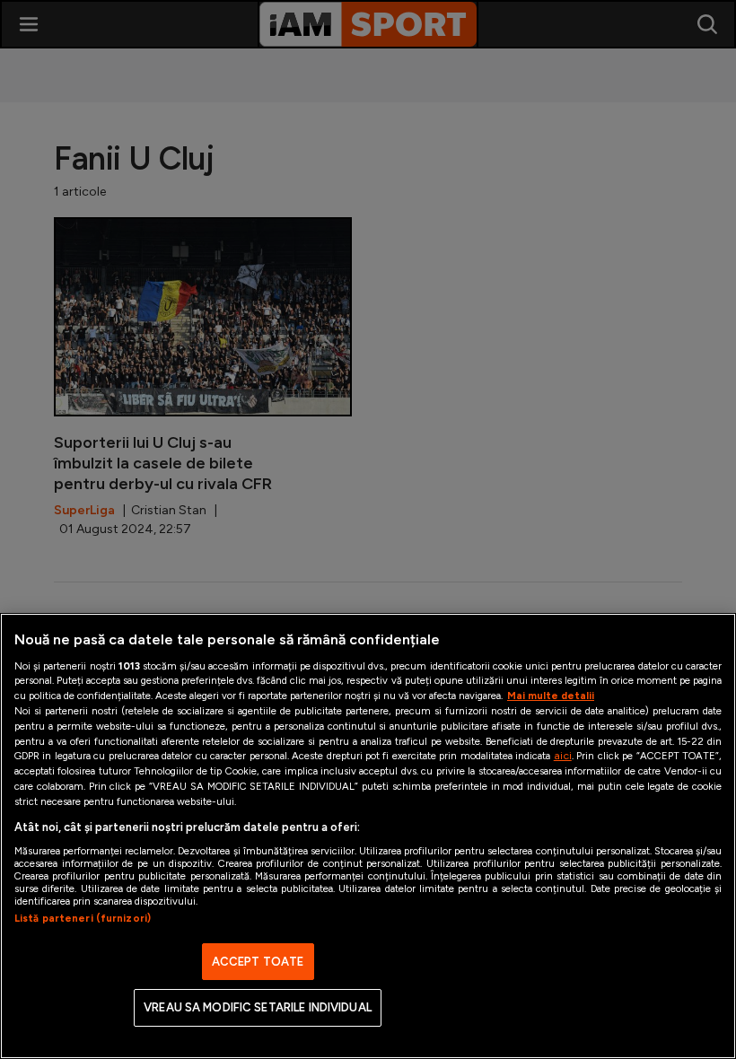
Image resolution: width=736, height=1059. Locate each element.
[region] (368, 836)
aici (563, 755)
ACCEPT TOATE (258, 961)
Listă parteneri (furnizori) (82, 918)
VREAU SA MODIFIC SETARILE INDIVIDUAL (258, 1007)
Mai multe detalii (550, 695)
